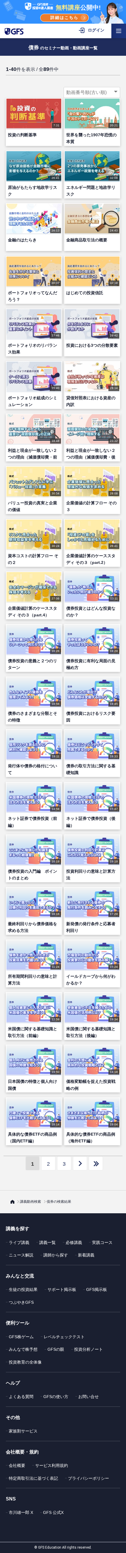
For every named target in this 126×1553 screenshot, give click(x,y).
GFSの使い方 (55, 1396)
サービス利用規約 (51, 1465)
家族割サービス (23, 1431)
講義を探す (17, 1228)
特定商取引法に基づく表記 (33, 1478)
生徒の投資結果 (23, 1289)
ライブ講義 (19, 1242)
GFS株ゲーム (21, 1336)
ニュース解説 (21, 1255)
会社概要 (17, 1465)
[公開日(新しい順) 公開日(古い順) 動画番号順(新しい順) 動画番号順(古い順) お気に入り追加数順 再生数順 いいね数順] (92, 92)
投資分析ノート (88, 1349)
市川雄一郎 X (21, 1512)
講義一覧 (47, 1242)
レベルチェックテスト (64, 1336)
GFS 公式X (53, 1512)
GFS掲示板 (96, 1289)
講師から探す (55, 1255)
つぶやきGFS (21, 1302)
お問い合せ (88, 1396)
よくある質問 (21, 1396)
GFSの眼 (55, 1349)
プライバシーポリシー (88, 1478)
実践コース (102, 1242)
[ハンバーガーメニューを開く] (118, 31)
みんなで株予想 (23, 1349)
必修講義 (74, 1242)
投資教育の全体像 (25, 1362)
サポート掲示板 (61, 1289)
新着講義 (86, 1255)
